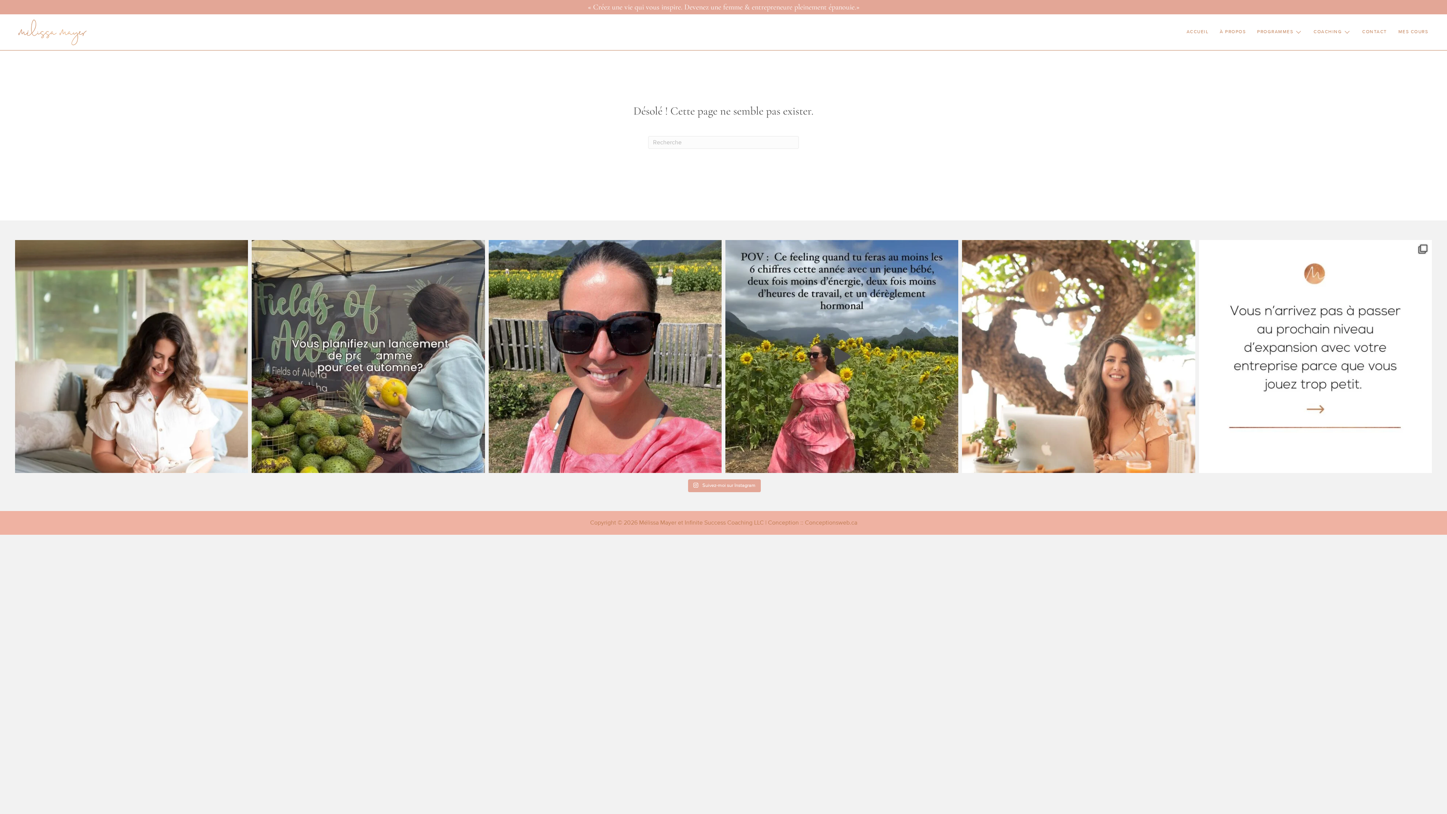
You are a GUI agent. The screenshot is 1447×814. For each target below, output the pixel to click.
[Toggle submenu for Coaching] (1347, 32)
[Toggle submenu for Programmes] (1298, 32)
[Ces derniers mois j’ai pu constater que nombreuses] (1078, 356)
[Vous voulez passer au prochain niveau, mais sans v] (1315, 356)
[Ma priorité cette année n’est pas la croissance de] (841, 356)
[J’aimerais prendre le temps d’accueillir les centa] (605, 356)
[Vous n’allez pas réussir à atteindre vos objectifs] (368, 356)
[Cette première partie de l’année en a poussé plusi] (131, 356)
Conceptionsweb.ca (831, 523)
